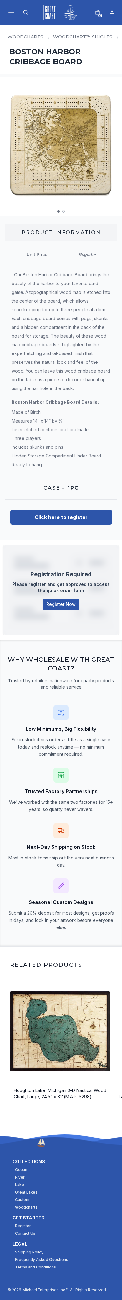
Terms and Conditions (35, 1267)
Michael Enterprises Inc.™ (45, 1290)
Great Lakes (26, 1192)
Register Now (61, 604)
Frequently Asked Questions (41, 1259)
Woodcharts (25, 37)
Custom (22, 1199)
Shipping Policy (29, 1252)
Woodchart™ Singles (82, 37)
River (20, 1177)
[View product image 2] (63, 211)
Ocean (21, 1169)
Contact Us (25, 1233)
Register (23, 1225)
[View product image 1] (58, 211)
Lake (19, 1184)
